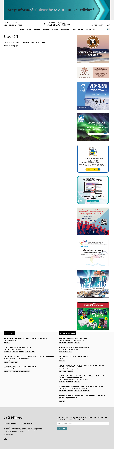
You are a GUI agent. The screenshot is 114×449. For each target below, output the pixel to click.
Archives (94, 25)
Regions (36, 29)
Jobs (5, 25)
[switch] (108, 29)
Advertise (18, 25)
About (100, 25)
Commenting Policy (26, 423)
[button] (5, 439)
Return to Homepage (11, 46)
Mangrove (10, 434)
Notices (11, 25)
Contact (107, 25)
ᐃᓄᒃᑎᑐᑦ (88, 29)
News (22, 29)
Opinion (55, 29)
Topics (28, 29)
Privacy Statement (10, 423)
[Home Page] (57, 24)
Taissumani (65, 29)
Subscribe (61, 428)
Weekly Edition (77, 29)
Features (45, 29)
